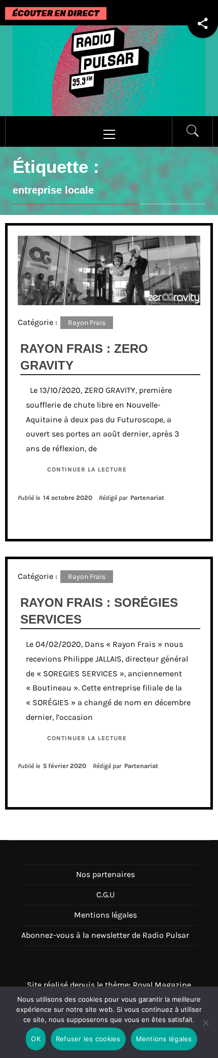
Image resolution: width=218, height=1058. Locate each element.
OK (36, 1039)
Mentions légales (105, 915)
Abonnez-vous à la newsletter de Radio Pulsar (105, 935)
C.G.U (105, 894)
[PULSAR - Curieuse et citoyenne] (109, 70)
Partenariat (147, 497)
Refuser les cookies (88, 1039)
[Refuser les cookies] (205, 1028)
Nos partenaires (105, 874)
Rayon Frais (86, 322)
